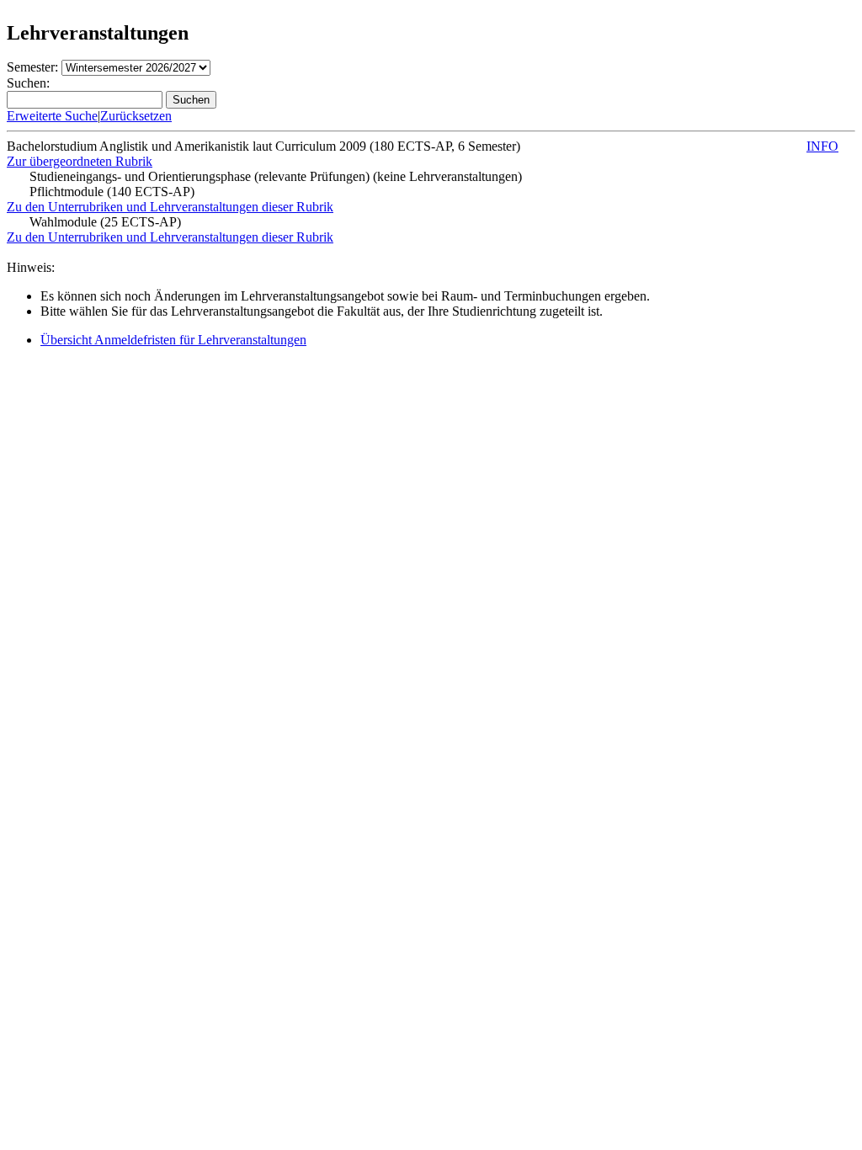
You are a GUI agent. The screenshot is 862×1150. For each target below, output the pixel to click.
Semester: (32, 67)
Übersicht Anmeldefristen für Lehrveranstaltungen (173, 340)
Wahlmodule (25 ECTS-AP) (105, 222)
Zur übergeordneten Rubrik (79, 161)
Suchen (191, 99)
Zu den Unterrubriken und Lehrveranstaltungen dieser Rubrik (170, 207)
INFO (822, 146)
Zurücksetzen (136, 116)
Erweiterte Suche (52, 116)
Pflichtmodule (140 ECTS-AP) (111, 191)
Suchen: (28, 83)
